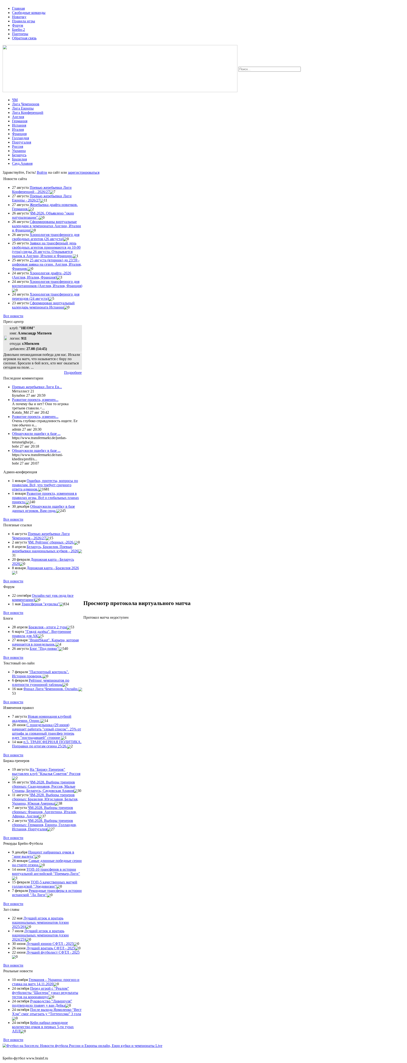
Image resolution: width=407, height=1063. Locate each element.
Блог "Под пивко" (44, 649)
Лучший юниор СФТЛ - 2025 (49, 944)
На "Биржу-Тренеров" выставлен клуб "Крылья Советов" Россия (46, 771)
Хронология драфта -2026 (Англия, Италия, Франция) (41, 275)
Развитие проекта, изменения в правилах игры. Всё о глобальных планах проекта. (45, 497)
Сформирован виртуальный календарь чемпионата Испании (43, 305)
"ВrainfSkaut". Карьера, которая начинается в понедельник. (45, 642)
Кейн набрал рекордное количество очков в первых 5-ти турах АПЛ (43, 1027)
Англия (18, 117)
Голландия (20, 138)
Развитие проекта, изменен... (35, 400)
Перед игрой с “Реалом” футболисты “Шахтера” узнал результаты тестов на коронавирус (45, 992)
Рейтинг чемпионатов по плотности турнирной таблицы (40, 682)
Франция (19, 134)
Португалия (21, 142)
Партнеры (20, 34)
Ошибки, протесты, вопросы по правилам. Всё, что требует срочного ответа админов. (45, 485)
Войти (42, 172)
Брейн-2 (18, 30)
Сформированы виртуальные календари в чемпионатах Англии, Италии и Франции (46, 226)
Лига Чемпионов (25, 104)
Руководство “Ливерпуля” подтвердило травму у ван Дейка (42, 1003)
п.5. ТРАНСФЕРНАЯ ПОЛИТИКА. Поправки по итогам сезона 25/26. (46, 744)
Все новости (13, 316)
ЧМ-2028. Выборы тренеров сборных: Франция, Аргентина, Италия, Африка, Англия (44, 812)
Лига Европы (23, 108)
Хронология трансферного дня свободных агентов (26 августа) (45, 237)
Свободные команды (28, 13)
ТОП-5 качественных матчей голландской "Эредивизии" (44, 884)
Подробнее (73, 373)
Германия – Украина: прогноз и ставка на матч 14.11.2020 (45, 982)
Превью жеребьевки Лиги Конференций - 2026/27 (42, 189)
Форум (17, 25)
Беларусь (19, 155)
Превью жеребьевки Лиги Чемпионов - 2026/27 (41, 536)
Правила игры (23, 21)
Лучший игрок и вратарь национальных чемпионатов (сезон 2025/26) (40, 922)
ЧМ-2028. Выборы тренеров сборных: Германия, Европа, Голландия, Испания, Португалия (44, 825)
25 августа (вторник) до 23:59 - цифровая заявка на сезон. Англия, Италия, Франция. (46, 264)
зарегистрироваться (83, 172)
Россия (17, 146)
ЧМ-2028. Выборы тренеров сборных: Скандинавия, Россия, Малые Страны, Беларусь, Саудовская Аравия (43, 786)
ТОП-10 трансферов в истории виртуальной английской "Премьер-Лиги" (46, 871)
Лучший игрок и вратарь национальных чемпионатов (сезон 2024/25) (40, 935)
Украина (19, 151)
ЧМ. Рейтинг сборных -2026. (51, 542)
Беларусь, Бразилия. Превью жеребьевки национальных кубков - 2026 (45, 549)
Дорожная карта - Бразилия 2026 (53, 568)
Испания (19, 125)
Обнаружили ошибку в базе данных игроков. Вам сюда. (43, 508)
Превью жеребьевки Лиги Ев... (37, 387)
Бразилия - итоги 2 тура (47, 627)
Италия (18, 130)
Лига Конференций (27, 113)
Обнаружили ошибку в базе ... (36, 434)
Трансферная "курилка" (40, 604)
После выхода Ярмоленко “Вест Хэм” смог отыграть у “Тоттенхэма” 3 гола (46, 1012)
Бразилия (19, 159)
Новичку (19, 17)
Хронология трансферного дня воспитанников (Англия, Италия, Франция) (47, 284)
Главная (18, 8)
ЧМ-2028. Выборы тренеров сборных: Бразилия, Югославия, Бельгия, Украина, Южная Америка (45, 799)
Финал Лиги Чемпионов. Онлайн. (50, 689)
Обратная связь (24, 38)
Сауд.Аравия (22, 163)
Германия (19, 121)
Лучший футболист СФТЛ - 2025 (53, 952)
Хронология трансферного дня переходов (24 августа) (45, 296)
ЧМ (15, 100)
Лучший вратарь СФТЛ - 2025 (50, 948)
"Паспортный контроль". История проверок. (40, 674)
